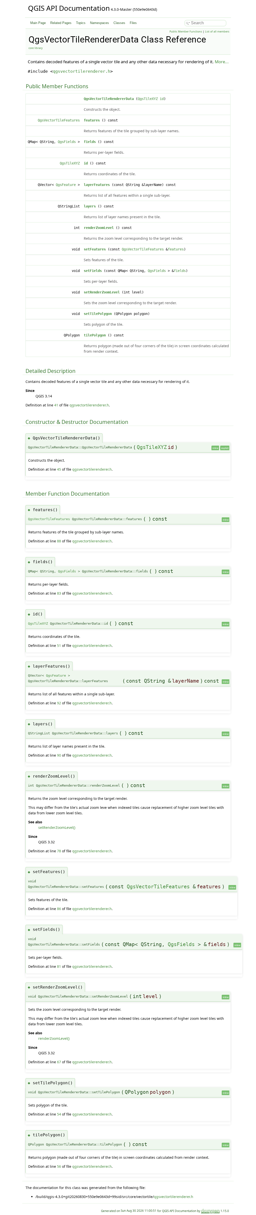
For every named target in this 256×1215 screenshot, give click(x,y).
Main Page (38, 23)
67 (59, 1062)
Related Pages (61, 23)
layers (90, 206)
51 (59, 645)
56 (59, 1166)
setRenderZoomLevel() (56, 827)
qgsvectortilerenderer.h (81, 71)
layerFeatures (97, 185)
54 (59, 1114)
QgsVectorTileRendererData (109, 99)
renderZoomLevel (99, 228)
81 (59, 966)
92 (59, 703)
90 (59, 755)
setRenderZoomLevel (102, 292)
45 (59, 469)
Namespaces (99, 23)
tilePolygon (95, 335)
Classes (119, 23)
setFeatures (95, 249)
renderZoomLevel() (54, 1038)
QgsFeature (66, 185)
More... (222, 61)
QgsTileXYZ (148, 99)
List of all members (217, 31)
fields (90, 142)
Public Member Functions (186, 31)
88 (59, 541)
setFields (93, 271)
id (162, 99)
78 (59, 851)
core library (35, 48)
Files (133, 23)
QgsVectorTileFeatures (59, 120)
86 (59, 908)
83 (59, 593)
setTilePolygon (98, 314)
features (92, 120)
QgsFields (67, 142)
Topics (81, 23)
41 (56, 405)
